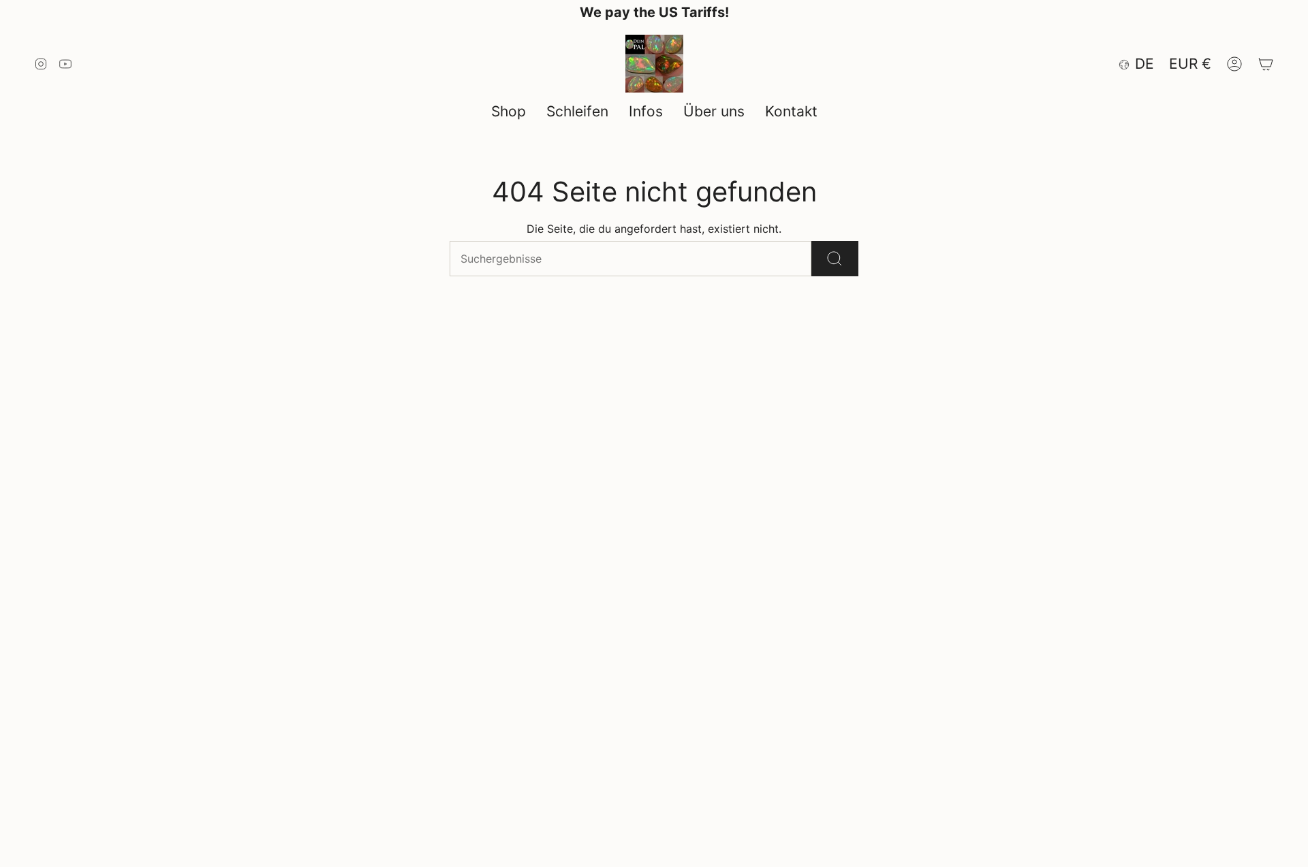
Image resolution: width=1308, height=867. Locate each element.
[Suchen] (834, 258)
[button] (508, 112)
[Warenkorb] (1265, 64)
